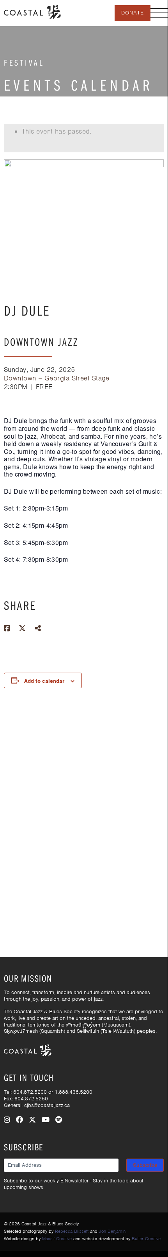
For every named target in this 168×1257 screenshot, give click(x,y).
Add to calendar (44, 681)
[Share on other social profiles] (38, 628)
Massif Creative (57, 1239)
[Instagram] (7, 1120)
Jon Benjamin (112, 1231)
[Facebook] (19, 1120)
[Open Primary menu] (159, 13)
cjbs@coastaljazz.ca (47, 1105)
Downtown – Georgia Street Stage (57, 378)
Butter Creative (146, 1239)
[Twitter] (32, 1120)
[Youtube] (46, 1120)
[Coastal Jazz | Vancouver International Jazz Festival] (32, 11)
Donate (132, 12)
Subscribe (145, 1165)
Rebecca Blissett (71, 1231)
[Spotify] (58, 1120)
